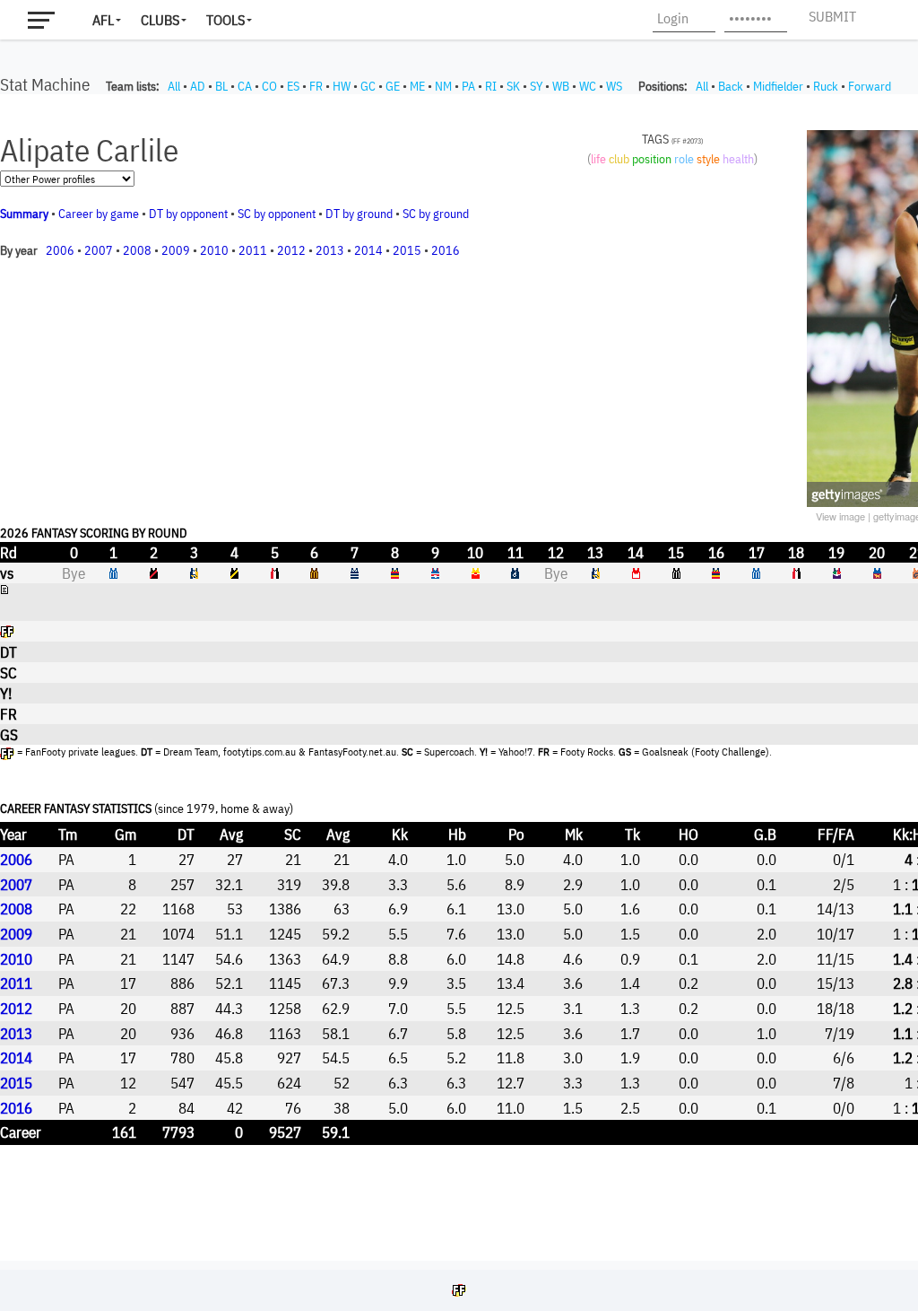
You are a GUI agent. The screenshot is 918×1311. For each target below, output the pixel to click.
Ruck (825, 86)
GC (368, 86)
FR (316, 86)
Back (730, 86)
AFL (103, 20)
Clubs (160, 20)
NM (443, 86)
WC (587, 86)
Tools (225, 20)
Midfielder (778, 86)
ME (417, 86)
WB (560, 86)
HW (342, 86)
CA (245, 86)
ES (293, 86)
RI (491, 86)
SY (536, 86)
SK (513, 86)
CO (269, 86)
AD (197, 86)
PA (468, 86)
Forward (869, 86)
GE (392, 86)
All (174, 86)
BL (221, 86)
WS (614, 86)
